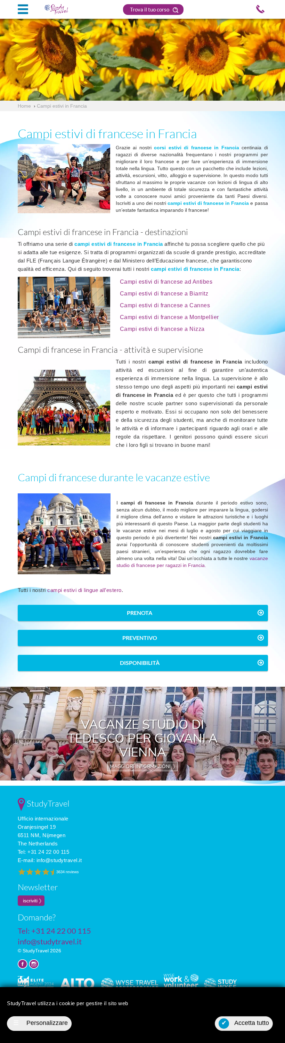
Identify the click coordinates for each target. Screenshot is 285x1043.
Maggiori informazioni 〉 (142, 766)
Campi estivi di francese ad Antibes (166, 282)
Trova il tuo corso (150, 9)
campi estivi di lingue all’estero (84, 590)
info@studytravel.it (59, 860)
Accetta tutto (245, 1022)
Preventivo (139, 637)
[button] (21, 734)
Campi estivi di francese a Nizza (162, 329)
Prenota (139, 612)
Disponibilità (140, 662)
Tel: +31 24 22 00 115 (44, 852)
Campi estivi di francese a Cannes (165, 305)
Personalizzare (40, 1022)
